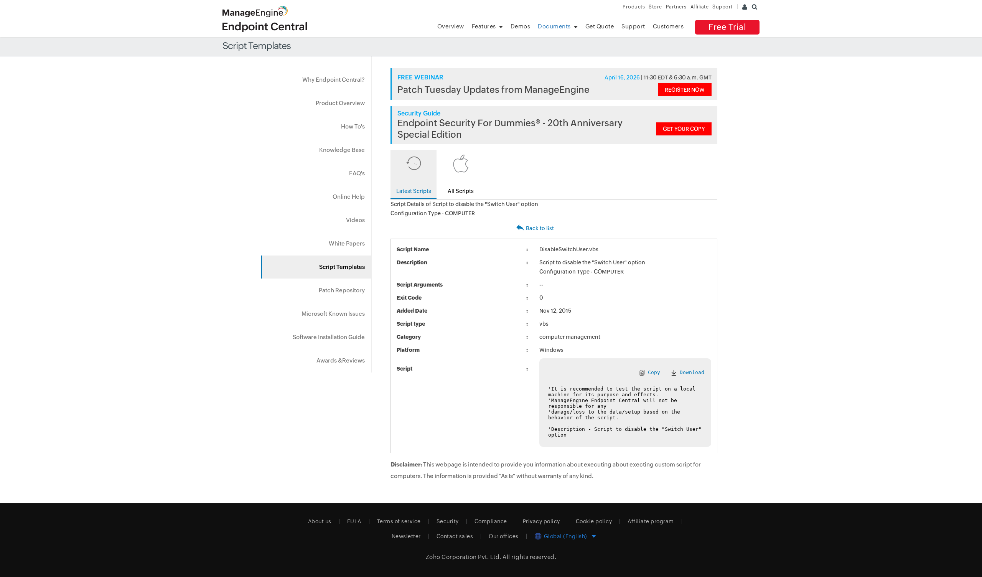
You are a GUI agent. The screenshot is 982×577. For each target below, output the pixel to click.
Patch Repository (342, 290)
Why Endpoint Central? (333, 79)
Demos (521, 26)
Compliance (491, 521)
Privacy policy (541, 521)
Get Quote (599, 26)
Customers (668, 26)
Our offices (504, 536)
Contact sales (455, 536)
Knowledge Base (342, 150)
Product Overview (340, 103)
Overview (450, 26)
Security (448, 521)
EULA (354, 521)
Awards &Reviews (340, 360)
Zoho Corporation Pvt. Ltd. (463, 557)
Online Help (349, 196)
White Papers (347, 243)
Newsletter (406, 536)
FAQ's (357, 173)
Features (484, 26)
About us (319, 521)
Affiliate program (651, 521)
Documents (554, 26)
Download (690, 372)
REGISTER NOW (685, 90)
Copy (652, 372)
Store (655, 7)
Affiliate (699, 7)
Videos (355, 220)
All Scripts (461, 191)
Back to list (540, 228)
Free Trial (727, 27)
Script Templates (342, 267)
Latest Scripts (413, 191)
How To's (353, 126)
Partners (676, 7)
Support (633, 26)
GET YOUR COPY (684, 129)
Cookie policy (594, 521)
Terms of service (399, 521)
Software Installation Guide (329, 337)
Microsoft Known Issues (333, 313)
